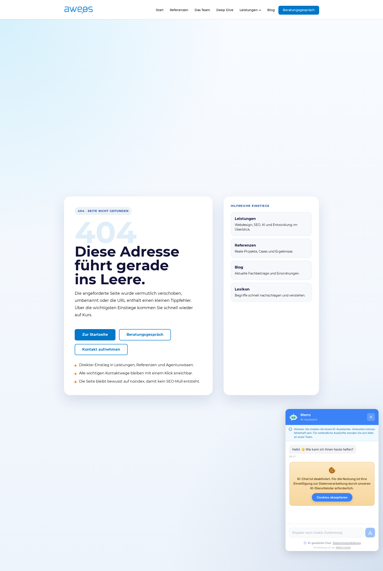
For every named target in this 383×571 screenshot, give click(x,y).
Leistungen (249, 10)
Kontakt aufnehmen (101, 349)
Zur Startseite (95, 334)
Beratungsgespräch (299, 10)
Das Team (202, 10)
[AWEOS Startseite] (83, 10)
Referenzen (179, 10)
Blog (271, 10)
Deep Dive (224, 10)
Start (160, 11)
